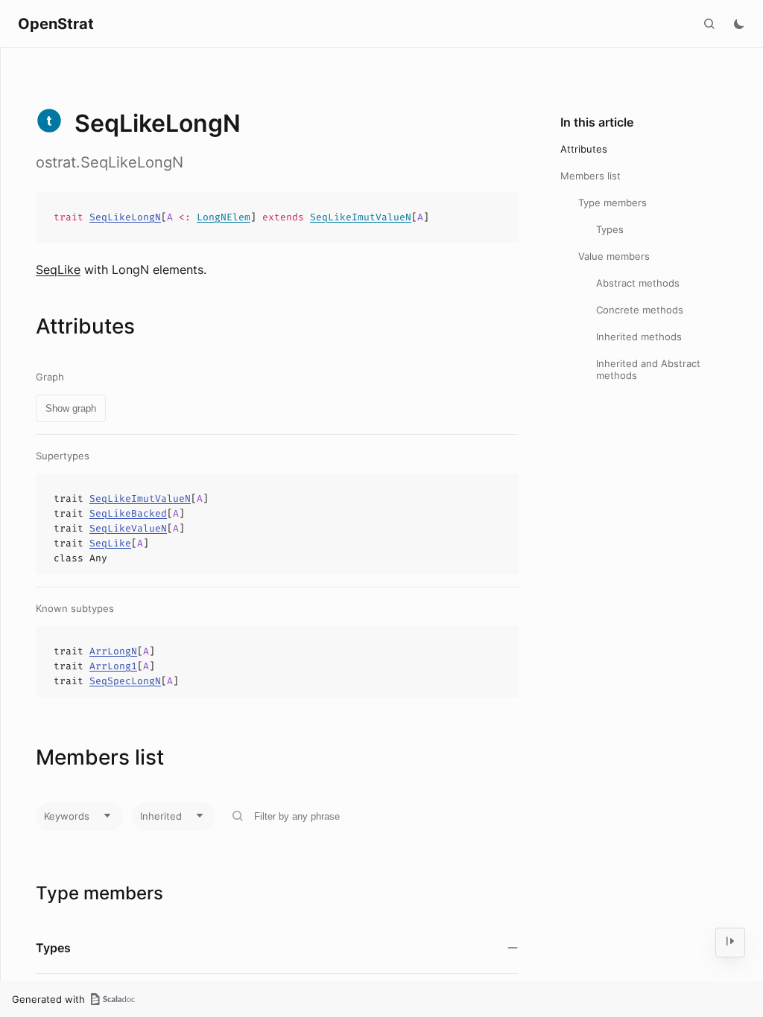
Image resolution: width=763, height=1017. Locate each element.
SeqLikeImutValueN (360, 217)
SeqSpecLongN (125, 681)
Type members (612, 202)
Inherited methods (639, 336)
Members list (590, 176)
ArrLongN (113, 651)
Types (610, 229)
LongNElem (223, 217)
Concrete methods (639, 310)
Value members (614, 256)
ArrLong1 (113, 666)
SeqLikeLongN (125, 217)
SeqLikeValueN (128, 528)
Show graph (70, 408)
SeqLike (58, 269)
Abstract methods (638, 283)
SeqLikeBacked (128, 513)
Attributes (583, 149)
